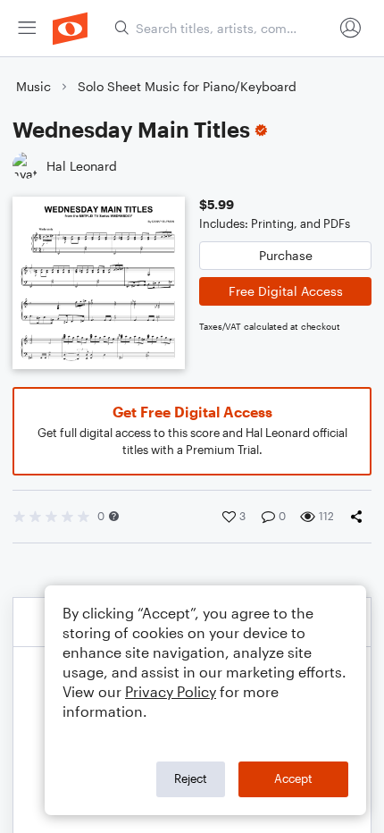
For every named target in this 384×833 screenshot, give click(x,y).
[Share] (359, 517)
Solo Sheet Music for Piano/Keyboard (187, 86)
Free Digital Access (286, 291)
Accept (293, 778)
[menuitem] (27, 28)
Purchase (286, 255)
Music (33, 86)
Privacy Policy (170, 691)
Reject (190, 778)
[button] (114, 516)
